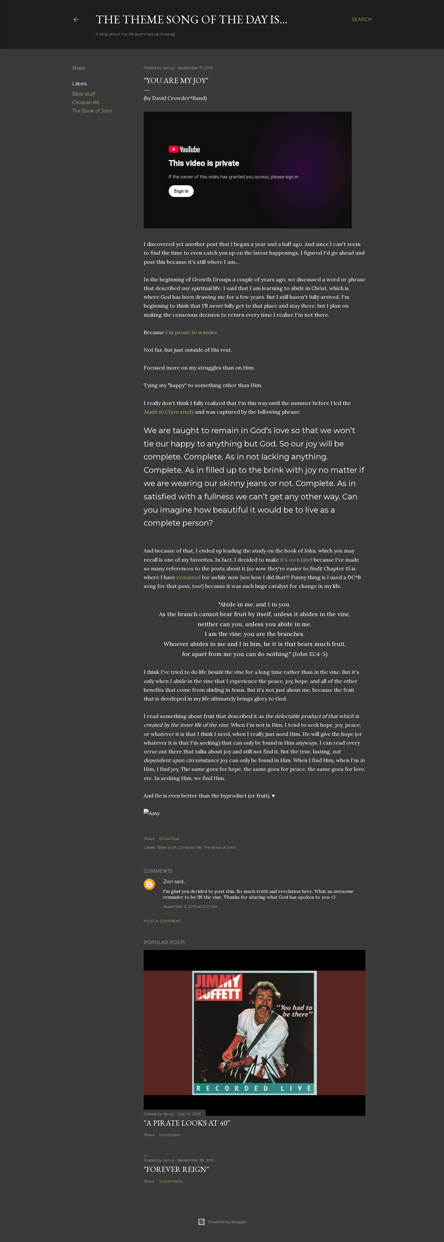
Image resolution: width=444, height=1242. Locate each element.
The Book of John (92, 111)
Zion (168, 881)
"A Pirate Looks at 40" (187, 1123)
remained (188, 577)
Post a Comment (162, 921)
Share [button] (78, 68)
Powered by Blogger (227, 1221)
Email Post (169, 838)
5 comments (171, 1181)
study (169, 411)
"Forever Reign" (176, 1169)
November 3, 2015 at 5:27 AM (190, 906)
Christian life (85, 102)
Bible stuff (83, 94)
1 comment (169, 1134)
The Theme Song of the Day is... (191, 19)
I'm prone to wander (191, 332)
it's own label (296, 559)
